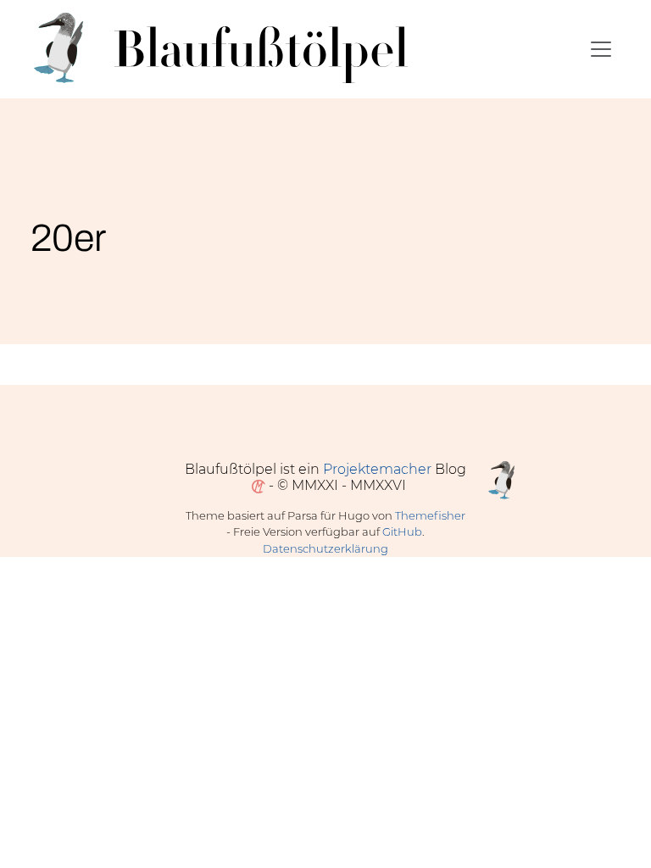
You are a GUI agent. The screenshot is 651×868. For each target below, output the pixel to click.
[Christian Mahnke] (255, 485)
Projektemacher (377, 469)
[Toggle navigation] (601, 49)
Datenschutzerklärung (325, 548)
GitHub (402, 531)
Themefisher (430, 515)
